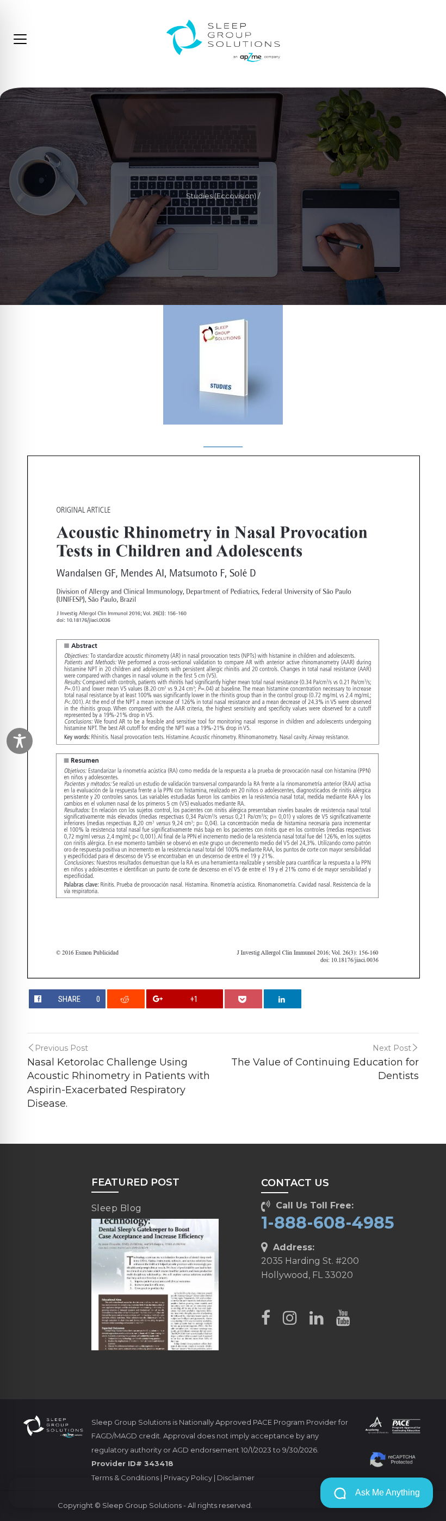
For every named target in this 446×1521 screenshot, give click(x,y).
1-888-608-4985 (327, 1223)
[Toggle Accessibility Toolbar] (19, 741)
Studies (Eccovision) (221, 196)
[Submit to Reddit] (126, 998)
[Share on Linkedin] (283, 998)
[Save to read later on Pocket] (244, 998)
